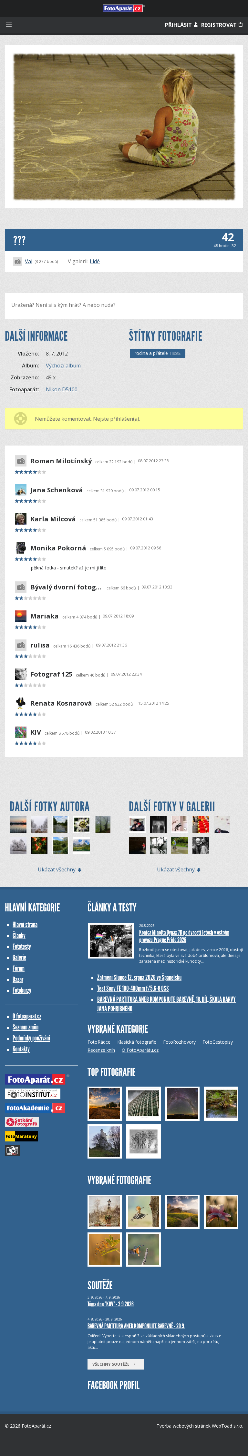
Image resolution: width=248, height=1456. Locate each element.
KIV (35, 732)
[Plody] (39, 845)
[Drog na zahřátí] (137, 824)
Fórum (19, 968)
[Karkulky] (137, 845)
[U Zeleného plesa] (81, 845)
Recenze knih (101, 1050)
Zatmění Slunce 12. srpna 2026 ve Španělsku (139, 977)
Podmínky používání (31, 1038)
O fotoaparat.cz (27, 1016)
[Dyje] (60, 845)
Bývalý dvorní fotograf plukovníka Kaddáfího (66, 587)
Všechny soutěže (112, 1364)
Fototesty (22, 946)
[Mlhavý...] (103, 824)
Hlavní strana (25, 924)
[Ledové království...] (39, 824)
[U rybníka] (18, 824)
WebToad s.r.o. (227, 1426)
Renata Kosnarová (61, 703)
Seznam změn (25, 1027)
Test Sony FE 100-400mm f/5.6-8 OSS (133, 988)
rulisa (40, 645)
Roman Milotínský (61, 461)
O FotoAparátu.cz (140, 1050)
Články (19, 935)
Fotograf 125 (51, 674)
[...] (200, 845)
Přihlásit (179, 24)
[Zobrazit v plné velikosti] (124, 126)
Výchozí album (63, 365)
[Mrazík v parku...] (18, 845)
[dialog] (179, 824)
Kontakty (21, 1049)
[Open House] (200, 824)
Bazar (18, 979)
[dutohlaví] (158, 824)
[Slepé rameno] (60, 824)
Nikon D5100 (62, 389)
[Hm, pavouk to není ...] (179, 845)
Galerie (19, 957)
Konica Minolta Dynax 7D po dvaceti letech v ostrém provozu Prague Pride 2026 (184, 936)
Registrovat (219, 24)
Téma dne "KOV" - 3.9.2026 (111, 1304)
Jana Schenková (56, 490)
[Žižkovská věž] (158, 845)
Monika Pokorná (58, 548)
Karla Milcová (53, 519)
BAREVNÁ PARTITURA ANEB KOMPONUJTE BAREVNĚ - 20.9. (136, 1326)
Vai (28, 261)
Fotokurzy (22, 990)
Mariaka (44, 616)
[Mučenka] (81, 824)
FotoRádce (99, 1042)
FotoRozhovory (179, 1042)
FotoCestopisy (217, 1042)
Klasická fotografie (136, 1042)
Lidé (95, 261)
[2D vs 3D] (222, 824)
